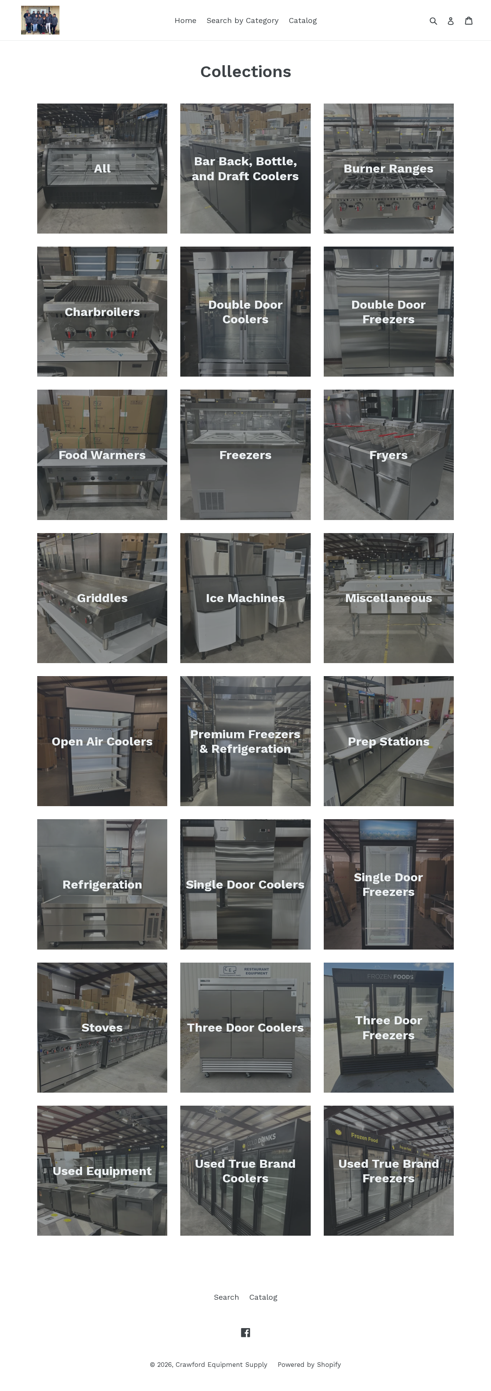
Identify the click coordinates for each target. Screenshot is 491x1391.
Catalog (303, 20)
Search (226, 1297)
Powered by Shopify (309, 1364)
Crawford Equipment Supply (221, 1364)
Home (185, 20)
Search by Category (242, 20)
